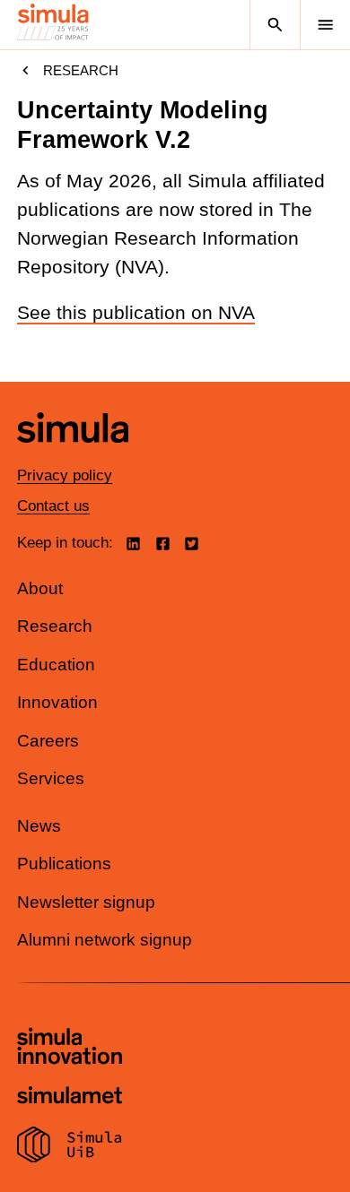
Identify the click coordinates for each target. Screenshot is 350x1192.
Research (80, 70)
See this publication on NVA (136, 313)
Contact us (53, 505)
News (39, 825)
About (40, 588)
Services (50, 778)
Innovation (57, 702)
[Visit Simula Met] (69, 1097)
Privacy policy (64, 475)
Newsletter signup (86, 902)
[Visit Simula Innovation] (69, 1048)
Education (56, 664)
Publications (64, 863)
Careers (48, 740)
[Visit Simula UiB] (69, 1147)
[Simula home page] (72, 455)
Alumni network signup (104, 939)
